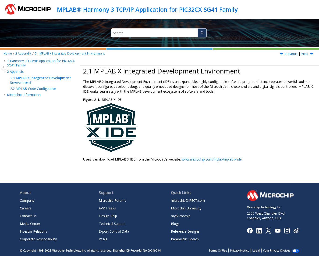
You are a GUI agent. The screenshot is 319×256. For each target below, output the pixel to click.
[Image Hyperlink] (277, 230)
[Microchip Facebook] (250, 230)
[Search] (202, 32)
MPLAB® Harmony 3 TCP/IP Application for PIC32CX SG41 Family (147, 9)
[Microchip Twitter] (268, 230)
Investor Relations (33, 231)
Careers (26, 208)
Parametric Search (185, 239)
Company (27, 200)
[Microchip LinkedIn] (259, 230)
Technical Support (112, 223)
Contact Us (28, 216)
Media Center (30, 223)
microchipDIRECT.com (188, 200)
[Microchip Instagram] (287, 230)
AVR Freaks (107, 208)
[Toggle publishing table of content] (3, 67)
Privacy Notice (239, 250)
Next (304, 53)
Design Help (108, 216)
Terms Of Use (218, 250)
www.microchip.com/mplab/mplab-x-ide (212, 159)
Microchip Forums (112, 200)
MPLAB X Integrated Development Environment (70, 53)
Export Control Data (114, 231)
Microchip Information (24, 94)
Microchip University (186, 208)
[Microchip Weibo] (296, 230)
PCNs (103, 239)
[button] (5, 61)
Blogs (175, 223)
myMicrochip (180, 216)
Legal (256, 250)
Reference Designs (185, 231)
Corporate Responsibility (38, 239)
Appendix (23, 53)
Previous (291, 53)
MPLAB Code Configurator (33, 88)
